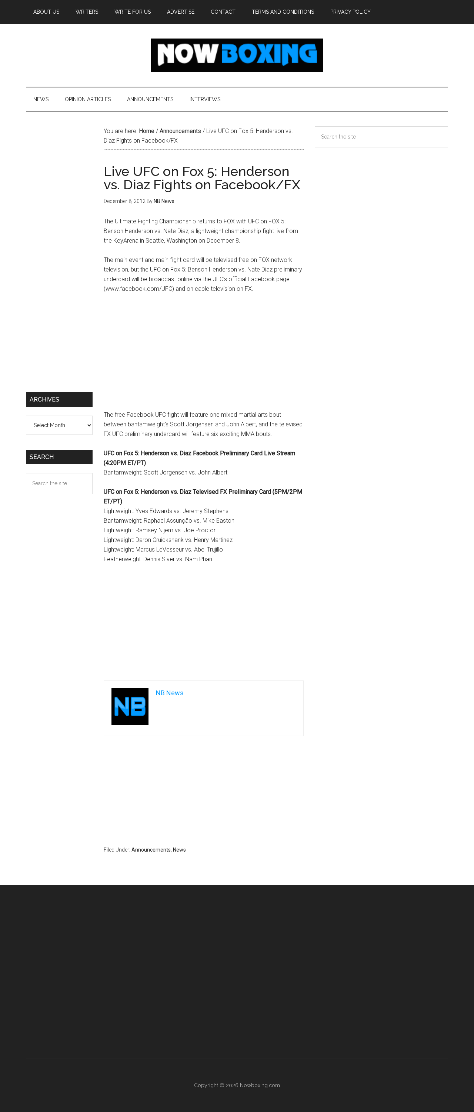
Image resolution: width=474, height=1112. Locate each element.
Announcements (151, 850)
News (179, 850)
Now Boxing (237, 55)
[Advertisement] (204, 355)
